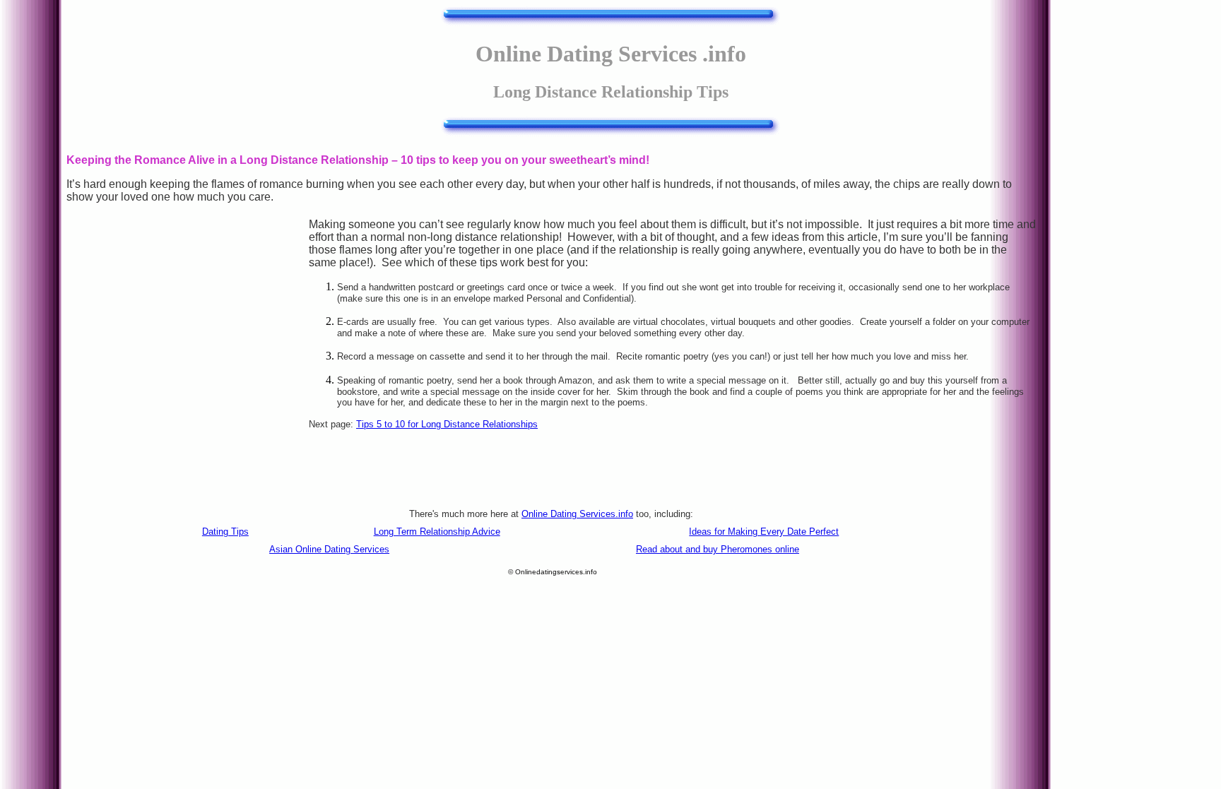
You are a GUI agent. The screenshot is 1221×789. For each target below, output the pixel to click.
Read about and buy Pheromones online (717, 549)
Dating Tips (225, 531)
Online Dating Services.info (577, 514)
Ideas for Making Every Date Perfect (764, 531)
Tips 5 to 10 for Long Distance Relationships (447, 424)
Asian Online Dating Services (329, 549)
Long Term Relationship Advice (437, 531)
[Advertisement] (187, 324)
